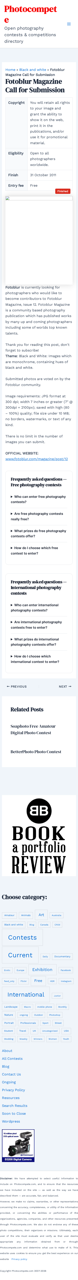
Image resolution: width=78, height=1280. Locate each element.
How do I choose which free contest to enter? (34, 550)
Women (53, 1039)
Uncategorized (49, 1031)
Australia (56, 915)
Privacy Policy (13, 1090)
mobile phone (44, 1006)
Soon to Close (14, 1113)
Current (20, 955)
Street (58, 1023)
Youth (66, 1039)
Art (41, 914)
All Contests (12, 1058)
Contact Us (11, 1074)
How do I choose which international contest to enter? (35, 659)
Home (10, 70)
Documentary (62, 956)
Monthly (62, 1007)
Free (38, 980)
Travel (22, 1030)
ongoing (24, 1015)
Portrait (9, 1022)
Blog (31, 924)
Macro (27, 1007)
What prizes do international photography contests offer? (35, 642)
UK (34, 1030)
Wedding (8, 1039)
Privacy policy (19, 1259)
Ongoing (9, 1082)
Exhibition (42, 969)
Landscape (11, 1006)
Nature (8, 1014)
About (7, 1051)
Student (8, 1030)
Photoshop (54, 1015)
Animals (26, 915)
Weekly (23, 1039)
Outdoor (38, 1015)
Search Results (14, 1106)
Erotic (7, 970)
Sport (45, 1023)
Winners (38, 1039)
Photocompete (30, 14)
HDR (52, 981)
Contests (22, 937)
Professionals (28, 1023)
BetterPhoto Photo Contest (36, 752)
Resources (11, 1098)
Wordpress (11, 1121)
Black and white (32, 70)
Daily (45, 956)
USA (66, 1030)
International (25, 994)
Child (57, 924)
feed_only (9, 981)
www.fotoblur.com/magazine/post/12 (36, 459)
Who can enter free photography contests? (38, 499)
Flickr (24, 981)
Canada (44, 924)
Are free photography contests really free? (37, 516)
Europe (20, 970)
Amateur (9, 915)
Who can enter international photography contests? (34, 608)
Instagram (66, 981)
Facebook (66, 970)
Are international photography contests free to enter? (36, 625)
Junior (57, 996)
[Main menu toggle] (69, 24)
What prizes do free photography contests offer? (38, 533)
